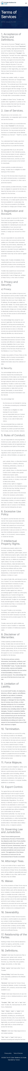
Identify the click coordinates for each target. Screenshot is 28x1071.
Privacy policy (8, 1053)
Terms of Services (18, 1053)
